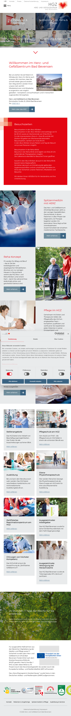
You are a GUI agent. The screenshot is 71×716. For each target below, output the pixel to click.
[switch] (26, 374)
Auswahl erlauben (35, 381)
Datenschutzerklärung (9, 364)
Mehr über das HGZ (19, 109)
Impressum (44, 1)
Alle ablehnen (13, 381)
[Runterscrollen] (35, 52)
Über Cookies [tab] (58, 339)
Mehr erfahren (52, 236)
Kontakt (12, 1)
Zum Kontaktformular (49, 621)
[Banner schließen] (68, 333)
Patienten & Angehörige (21, 702)
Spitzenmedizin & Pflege (40, 702)
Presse (19, 1)
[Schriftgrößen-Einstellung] (6, 1)
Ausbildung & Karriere (57, 702)
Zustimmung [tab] (12, 339)
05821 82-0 (16, 103)
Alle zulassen (58, 381)
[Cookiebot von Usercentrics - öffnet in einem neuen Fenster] (56, 333)
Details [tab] (35, 339)
